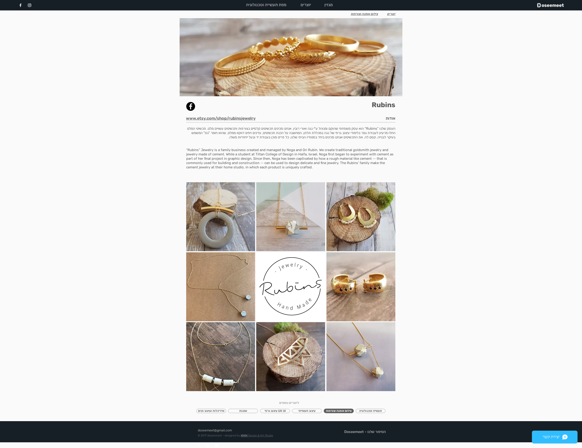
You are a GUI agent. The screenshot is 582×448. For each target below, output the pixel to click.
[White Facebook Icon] (20, 5)
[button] (220, 216)
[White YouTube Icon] (216, 445)
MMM (244, 435)
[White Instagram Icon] (29, 5)
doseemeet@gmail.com (215, 430)
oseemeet (553, 5)
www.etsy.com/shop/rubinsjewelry (221, 118)
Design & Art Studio (260, 435)
